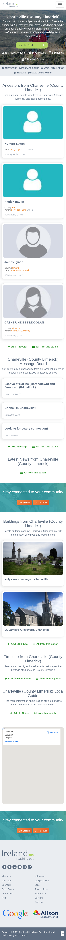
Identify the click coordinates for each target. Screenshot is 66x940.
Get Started (24, 503)
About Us (6, 876)
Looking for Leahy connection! (26, 428)
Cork (14, 207)
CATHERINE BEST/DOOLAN (24, 322)
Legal (37, 884)
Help (4, 897)
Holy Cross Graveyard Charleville (26, 579)
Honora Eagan (14, 143)
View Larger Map (12, 741)
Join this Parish (26, 45)
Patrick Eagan (14, 201)
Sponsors (6, 884)
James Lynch (13, 262)
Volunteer (40, 876)
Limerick (16, 267)
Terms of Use (41, 889)
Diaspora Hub (42, 880)
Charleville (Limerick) (38, 144)
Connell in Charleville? (20, 407)
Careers (39, 897)
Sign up (39, 902)
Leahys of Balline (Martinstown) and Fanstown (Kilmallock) (29, 385)
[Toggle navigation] (60, 5)
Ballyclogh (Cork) (19, 149)
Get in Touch (41, 503)
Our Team (7, 880)
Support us (40, 893)
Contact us (7, 893)
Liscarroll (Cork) (37, 139)
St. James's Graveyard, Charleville (26, 629)
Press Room (8, 889)
